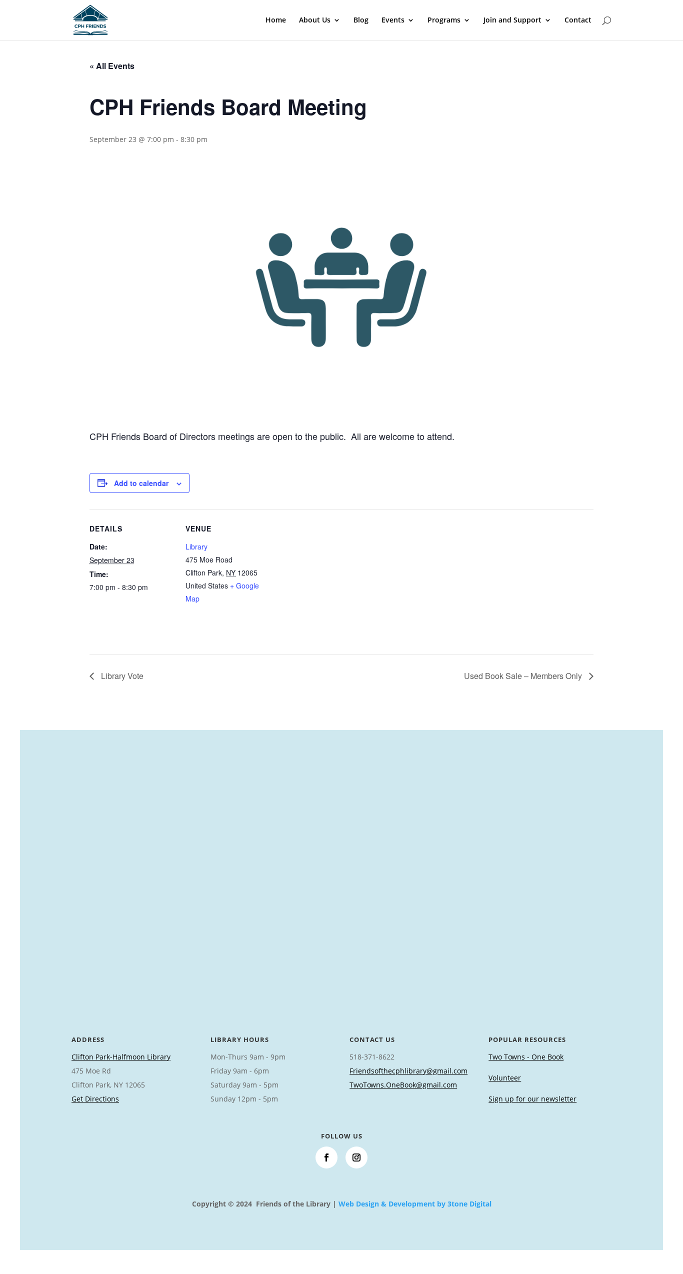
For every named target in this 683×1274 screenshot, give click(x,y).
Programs (444, 20)
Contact (578, 20)
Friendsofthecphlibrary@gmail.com (409, 1071)
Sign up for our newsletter (532, 1099)
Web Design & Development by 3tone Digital (415, 1203)
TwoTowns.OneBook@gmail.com (403, 1085)
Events (393, 20)
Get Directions (95, 1099)
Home (276, 20)
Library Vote (121, 676)
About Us (314, 20)
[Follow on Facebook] (327, 1157)
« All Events (112, 66)
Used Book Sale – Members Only (524, 676)
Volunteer (504, 1077)
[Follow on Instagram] (357, 1157)
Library (197, 547)
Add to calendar (141, 483)
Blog (361, 20)
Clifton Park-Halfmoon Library (121, 1057)
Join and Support (513, 20)
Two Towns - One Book (526, 1057)
